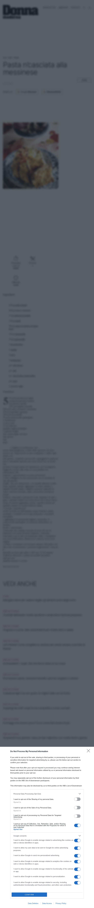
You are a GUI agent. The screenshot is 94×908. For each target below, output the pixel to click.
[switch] (77, 799)
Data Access (47, 903)
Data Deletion (33, 903)
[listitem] (47, 793)
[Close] (89, 751)
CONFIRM (29, 895)
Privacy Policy (61, 903)
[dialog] (47, 827)
